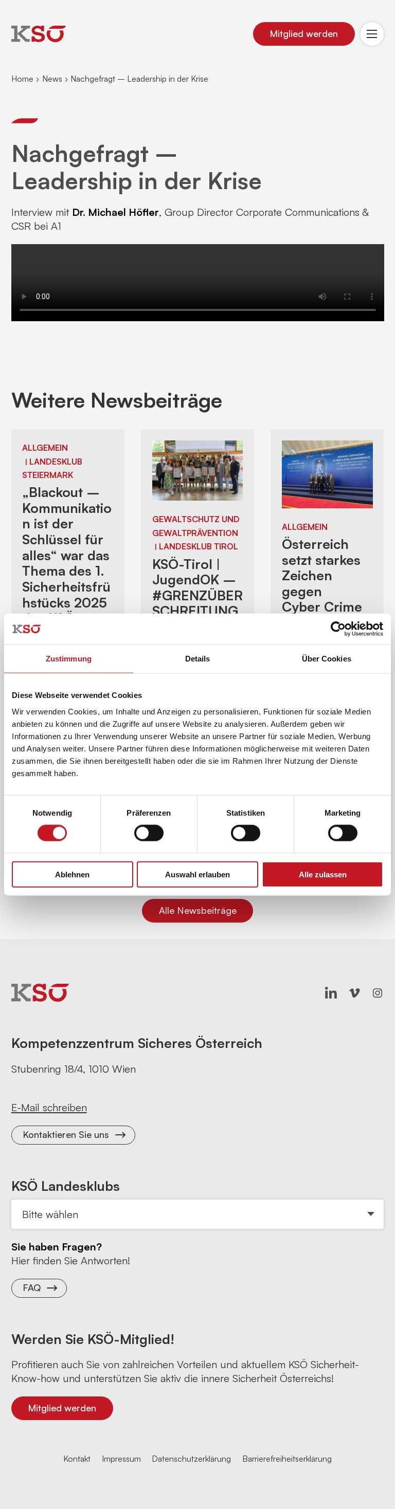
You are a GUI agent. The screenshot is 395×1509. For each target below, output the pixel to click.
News (52, 78)
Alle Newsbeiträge (198, 910)
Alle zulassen (323, 874)
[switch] (149, 833)
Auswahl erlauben (197, 874)
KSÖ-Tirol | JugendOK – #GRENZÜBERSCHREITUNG (197, 587)
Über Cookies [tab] (326, 658)
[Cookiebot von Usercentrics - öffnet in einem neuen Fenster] (338, 629)
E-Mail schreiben (49, 1107)
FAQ (32, 1287)
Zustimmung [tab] (69, 658)
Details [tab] (197, 658)
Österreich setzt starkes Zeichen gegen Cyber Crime (322, 575)
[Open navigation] (372, 34)
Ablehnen (72, 874)
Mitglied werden (304, 33)
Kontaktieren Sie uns (66, 1134)
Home (22, 78)
